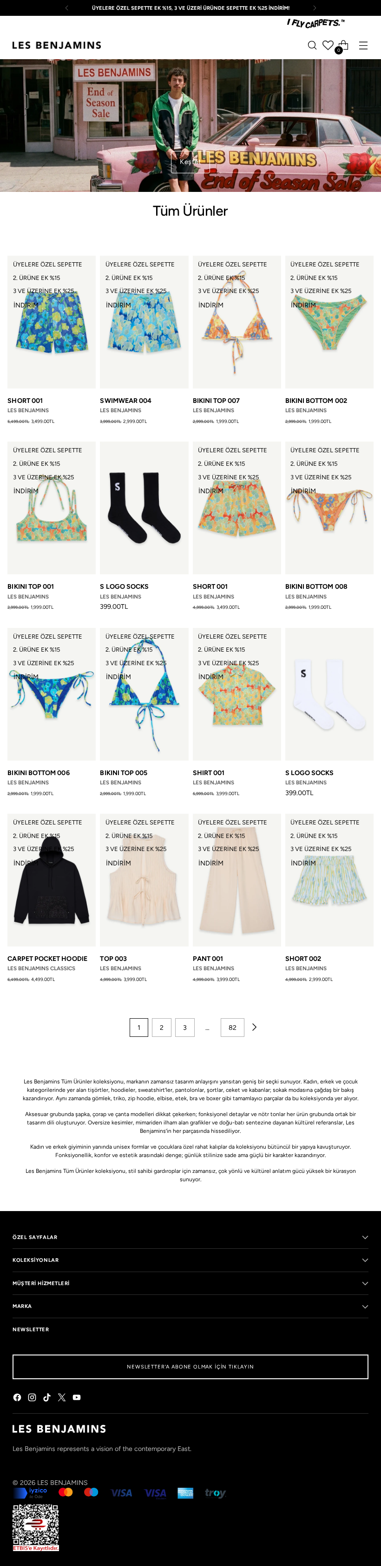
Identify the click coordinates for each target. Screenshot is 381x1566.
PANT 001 (208, 958)
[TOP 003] (144, 880)
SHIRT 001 (209, 773)
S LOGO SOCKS (124, 586)
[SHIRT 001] (237, 694)
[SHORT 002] (329, 880)
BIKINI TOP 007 (216, 400)
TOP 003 (113, 958)
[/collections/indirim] (190, 125)
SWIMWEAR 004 (125, 400)
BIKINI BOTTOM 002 (316, 400)
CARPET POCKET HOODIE (47, 958)
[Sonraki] (314, 8)
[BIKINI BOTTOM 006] (51, 694)
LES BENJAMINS (62, 1482)
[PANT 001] (237, 880)
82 (232, 1027)
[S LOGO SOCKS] (144, 508)
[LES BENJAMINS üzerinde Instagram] (33, 1399)
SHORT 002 (303, 958)
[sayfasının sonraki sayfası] (253, 1027)
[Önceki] (67, 8)
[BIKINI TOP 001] (51, 508)
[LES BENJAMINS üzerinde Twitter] (62, 1399)
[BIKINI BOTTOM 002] (329, 322)
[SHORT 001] (51, 322)
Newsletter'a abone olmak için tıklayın (190, 1366)
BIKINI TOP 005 (123, 773)
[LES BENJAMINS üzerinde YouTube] (77, 1399)
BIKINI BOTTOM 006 (38, 773)
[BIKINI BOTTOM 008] (329, 508)
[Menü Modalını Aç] (363, 45)
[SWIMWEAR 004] (144, 322)
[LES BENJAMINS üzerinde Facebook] (18, 1399)
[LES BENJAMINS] (57, 45)
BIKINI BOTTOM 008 (316, 586)
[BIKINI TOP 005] (144, 694)
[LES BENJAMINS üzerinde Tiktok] (47, 1399)
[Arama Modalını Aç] (312, 45)
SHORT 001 (25, 400)
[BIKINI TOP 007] (237, 322)
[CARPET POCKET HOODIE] (51, 880)
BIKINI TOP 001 (30, 586)
